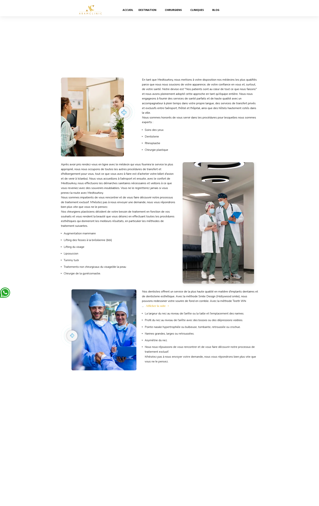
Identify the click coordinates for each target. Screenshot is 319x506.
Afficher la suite (156, 305)
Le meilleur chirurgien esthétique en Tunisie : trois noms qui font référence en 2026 (238, 472)
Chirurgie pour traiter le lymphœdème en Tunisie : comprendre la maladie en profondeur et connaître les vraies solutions (235, 449)
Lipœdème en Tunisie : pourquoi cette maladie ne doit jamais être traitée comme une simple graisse (238, 427)
